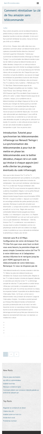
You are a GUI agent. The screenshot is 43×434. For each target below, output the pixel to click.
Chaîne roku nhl (8, 411)
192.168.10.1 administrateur (12, 380)
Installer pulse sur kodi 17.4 (12, 414)
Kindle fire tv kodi (9, 418)
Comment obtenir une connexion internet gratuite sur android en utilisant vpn (21, 391)
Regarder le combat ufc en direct (14, 408)
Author (5, 28)
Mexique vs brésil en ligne (12, 387)
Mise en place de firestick (11, 377)
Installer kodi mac (9, 383)
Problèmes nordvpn (10, 421)
